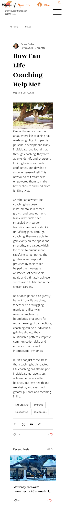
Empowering (21, 411)
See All (50, 448)
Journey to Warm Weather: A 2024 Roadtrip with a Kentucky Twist (32, 489)
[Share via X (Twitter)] (23, 424)
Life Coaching (21, 404)
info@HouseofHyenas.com (16, 10)
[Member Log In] (38, 4)
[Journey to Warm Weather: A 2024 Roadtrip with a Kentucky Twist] (33, 468)
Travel (28, 26)
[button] (59, 2)
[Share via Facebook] (14, 424)
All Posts (14, 26)
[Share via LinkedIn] (31, 424)
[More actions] (51, 46)
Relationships (40, 411)
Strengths (38, 404)
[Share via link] (39, 424)
